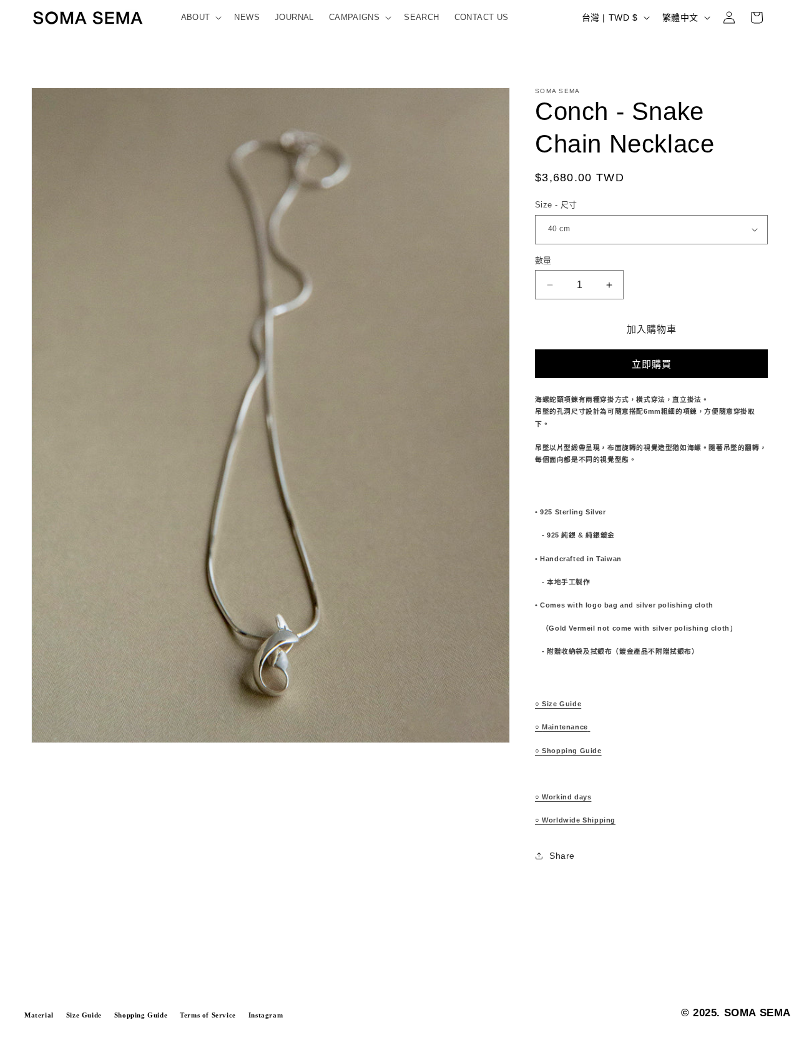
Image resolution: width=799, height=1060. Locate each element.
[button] (200, 18)
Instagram (265, 1015)
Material (39, 1015)
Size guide (84, 1015)
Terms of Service (208, 1015)
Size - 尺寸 (556, 204)
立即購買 (652, 364)
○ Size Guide (558, 704)
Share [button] (562, 856)
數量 (543, 260)
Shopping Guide (568, 750)
